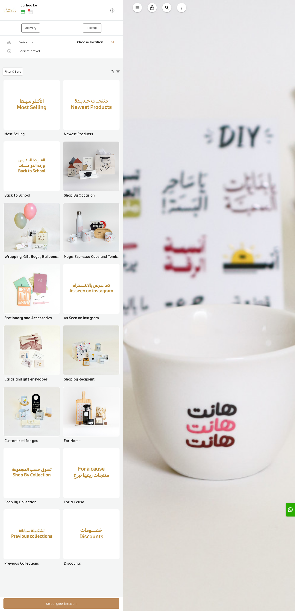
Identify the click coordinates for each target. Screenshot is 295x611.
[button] (61, 10)
